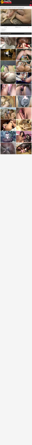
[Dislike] (28, 27)
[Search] (31, 5)
